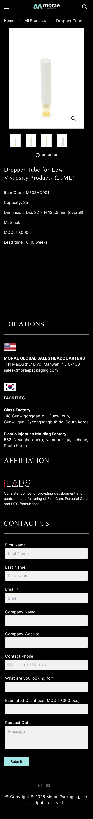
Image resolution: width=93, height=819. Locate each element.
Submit (16, 761)
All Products (35, 20)
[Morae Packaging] (46, 7)
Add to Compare (46, 269)
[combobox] (13, 665)
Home (9, 20)
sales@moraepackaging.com (31, 370)
